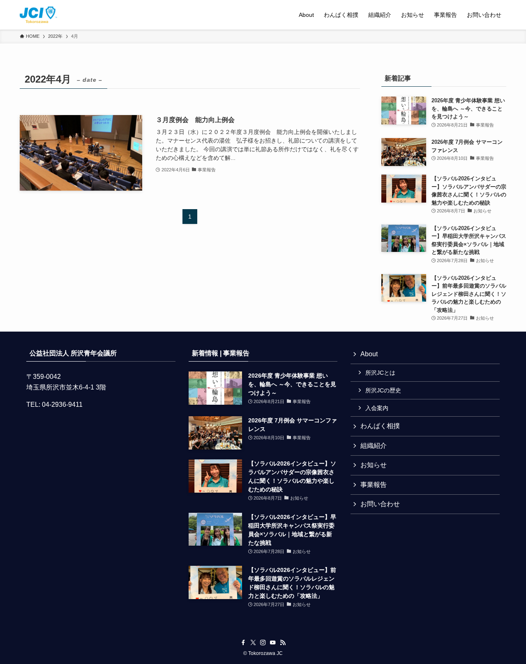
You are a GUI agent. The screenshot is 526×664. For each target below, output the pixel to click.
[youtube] (273, 642)
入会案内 (376, 408)
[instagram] (263, 642)
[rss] (282, 642)
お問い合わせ (380, 503)
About (369, 353)
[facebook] (243, 642)
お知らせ (373, 464)
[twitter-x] (253, 642)
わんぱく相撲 (380, 425)
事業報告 (373, 484)
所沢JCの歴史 (383, 390)
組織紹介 (373, 445)
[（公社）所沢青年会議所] (38, 15)
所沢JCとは (380, 372)
